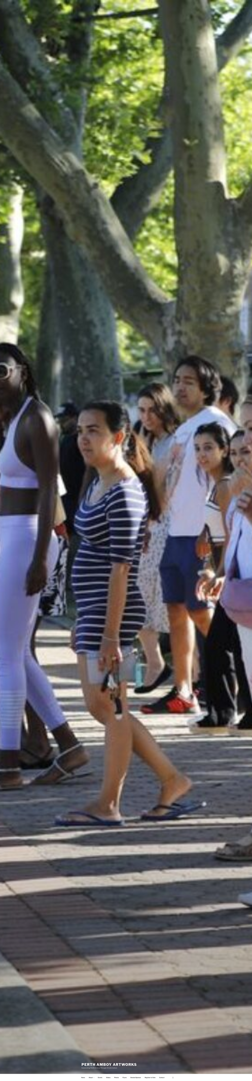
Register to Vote (150, 1077)
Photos (116, 1077)
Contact (161, 1077)
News (83, 1077)
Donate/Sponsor (135, 1077)
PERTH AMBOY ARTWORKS (109, 1064)
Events (100, 1077)
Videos (108, 1077)
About (91, 1077)
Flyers (125, 1077)
